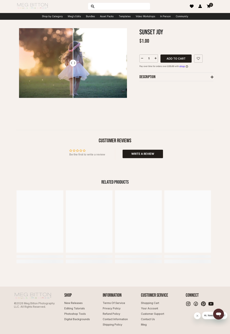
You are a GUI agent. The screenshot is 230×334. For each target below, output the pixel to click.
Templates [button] (125, 16)
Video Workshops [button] (145, 16)
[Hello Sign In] (200, 6)
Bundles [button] (90, 16)
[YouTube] (210, 303)
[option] (73, 71)
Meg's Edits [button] (74, 16)
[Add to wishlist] (198, 58)
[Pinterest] (203, 303)
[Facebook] (195, 303)
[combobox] (122, 6)
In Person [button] (165, 16)
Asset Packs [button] (107, 16)
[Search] (101, 6)
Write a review (142, 153)
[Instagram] (188, 303)
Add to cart (176, 58)
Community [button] (182, 16)
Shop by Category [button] (52, 16)
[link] (40, 256)
